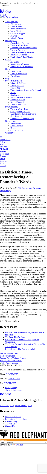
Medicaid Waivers (17, 100)
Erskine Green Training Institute (23, 48)
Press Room (15, 76)
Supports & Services (13, 81)
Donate (3, 15)
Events (8, 59)
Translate (19, 445)
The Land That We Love (15, 337)
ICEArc (13, 36)
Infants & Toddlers (18, 83)
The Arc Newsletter (18, 74)
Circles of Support (17, 33)
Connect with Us (17, 130)
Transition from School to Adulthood (25, 90)
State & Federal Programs (21, 97)
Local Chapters (16, 31)
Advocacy (37, 188)
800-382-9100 (14, 379)
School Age (15, 88)
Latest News (15, 71)
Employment (15, 95)
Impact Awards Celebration (21, 66)
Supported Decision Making (22, 118)
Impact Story (5, 190)
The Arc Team (16, 26)
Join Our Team (16, 38)
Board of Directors (18, 29)
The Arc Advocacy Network (22, 52)
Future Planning (11, 107)
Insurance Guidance (18, 55)
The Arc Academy (18, 50)
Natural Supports (17, 102)
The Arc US (10, 424)
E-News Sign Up (7, 405)
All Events (14, 62)
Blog (7, 78)
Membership (15, 123)
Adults (13, 92)
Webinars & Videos (13, 417)
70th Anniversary (25, 188)
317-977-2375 (12, 374)
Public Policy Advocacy (20, 43)
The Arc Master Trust (19, 45)
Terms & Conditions (13, 390)
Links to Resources (18, 104)
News (7, 69)
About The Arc (11, 22)
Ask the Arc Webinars (19, 64)
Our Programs (11, 40)
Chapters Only (11, 421)
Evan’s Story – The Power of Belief (20, 349)
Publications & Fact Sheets (21, 57)
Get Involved (10, 121)
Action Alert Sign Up (23, 405)
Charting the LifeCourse (20, 111)
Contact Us (9, 133)
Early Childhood (17, 85)
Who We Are (15, 24)
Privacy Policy (11, 387)
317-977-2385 (10, 383)
